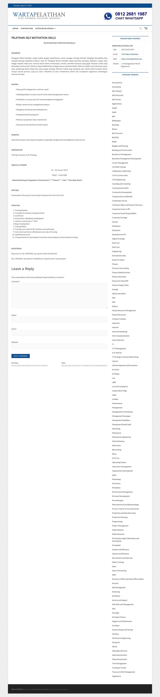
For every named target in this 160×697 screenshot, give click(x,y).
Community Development (122, 192)
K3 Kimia (115, 369)
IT (113, 344)
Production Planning (120, 517)
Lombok (115, 399)
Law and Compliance (120, 386)
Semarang (116, 592)
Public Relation (118, 530)
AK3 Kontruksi (117, 95)
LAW (114, 382)
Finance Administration (121, 272)
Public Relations (118, 534)
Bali (113, 116)
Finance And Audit (119, 277)
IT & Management (119, 348)
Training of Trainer (119, 668)
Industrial (116, 323)
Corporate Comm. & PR (121, 209)
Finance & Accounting (120, 268)
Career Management (120, 163)
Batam (114, 129)
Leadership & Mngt (119, 391)
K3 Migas (115, 374)
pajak (114, 475)
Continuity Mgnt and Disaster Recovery (127, 205)
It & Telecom (117, 353)
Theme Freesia (36, 689)
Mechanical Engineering (121, 437)
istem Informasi (118, 340)
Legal (114, 395)
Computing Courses (119, 201)
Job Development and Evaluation (124, 365)
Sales (114, 566)
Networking (116, 450)
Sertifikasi (116, 596)
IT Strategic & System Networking (125, 357)
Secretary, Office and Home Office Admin (128, 579)
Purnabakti (116, 545)
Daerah (115, 222)
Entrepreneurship (119, 255)
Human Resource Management (124, 310)
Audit (114, 112)
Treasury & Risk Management (123, 672)
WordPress (45, 689)
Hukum (115, 306)
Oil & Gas (115, 458)
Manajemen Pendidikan (121, 420)
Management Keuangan (121, 416)
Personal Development (121, 496)
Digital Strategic (118, 239)
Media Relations (118, 441)
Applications (117, 104)
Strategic (115, 613)
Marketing (116, 429)
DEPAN (15, 28)
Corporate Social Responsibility (124, 213)
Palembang (116, 479)
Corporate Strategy (119, 218)
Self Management (119, 587)
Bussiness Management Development (126, 159)
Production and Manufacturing (124, 513)
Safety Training (118, 562)
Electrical (115, 243)
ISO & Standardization (120, 336)
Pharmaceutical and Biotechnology (125, 504)
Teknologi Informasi (119, 651)
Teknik (114, 647)
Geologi (115, 289)
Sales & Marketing (119, 571)
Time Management (119, 663)
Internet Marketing (119, 331)
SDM (114, 575)
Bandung (115, 125)
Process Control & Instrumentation (125, 509)
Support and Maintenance (122, 621)
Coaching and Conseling (121, 184)
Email (14, 329)
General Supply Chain (120, 285)
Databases (116, 226)
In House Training (119, 319)
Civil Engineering (118, 180)
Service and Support (119, 600)
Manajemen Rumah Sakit (121, 424)
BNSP (114, 142)
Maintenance (117, 403)
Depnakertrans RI (119, 234)
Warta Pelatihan (17, 689)
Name (14, 315)
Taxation (115, 634)
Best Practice (117, 133)
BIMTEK (115, 137)
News (114, 454)
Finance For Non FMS (120, 281)
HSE (113, 302)
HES (113, 298)
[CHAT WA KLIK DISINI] (125, 12)
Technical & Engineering (121, 638)
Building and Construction (122, 150)
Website (14, 342)
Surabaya (115, 625)
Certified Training (119, 167)
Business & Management (121, 154)
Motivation (116, 445)
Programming (117, 521)
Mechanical (116, 433)
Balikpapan (116, 121)
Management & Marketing (122, 412)
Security (115, 583)
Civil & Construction (120, 175)
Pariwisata (116, 483)
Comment (15, 281)
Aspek (114, 108)
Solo (113, 609)
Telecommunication (119, 659)
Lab (113, 378)
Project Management (120, 526)
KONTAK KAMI (27, 28)
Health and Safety (119, 293)
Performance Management (122, 492)
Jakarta (115, 361)
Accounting (116, 87)
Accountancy (117, 83)
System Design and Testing (122, 630)
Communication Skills (120, 188)
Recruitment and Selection (122, 558)
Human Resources (119, 315)
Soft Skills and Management (123, 604)
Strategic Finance (119, 617)
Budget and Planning (120, 146)
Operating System (119, 462)
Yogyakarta (116, 676)
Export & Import (118, 260)
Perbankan (116, 488)
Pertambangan (117, 500)
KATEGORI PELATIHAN (44, 28)
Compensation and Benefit (122, 196)
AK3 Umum (116, 99)
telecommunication (119, 655)
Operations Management (122, 466)
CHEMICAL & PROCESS (121, 171)
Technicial (116, 642)
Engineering (116, 251)
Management (117, 407)
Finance (115, 264)
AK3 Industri (117, 91)
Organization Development (122, 471)
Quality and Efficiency (120, 549)
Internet (115, 327)
